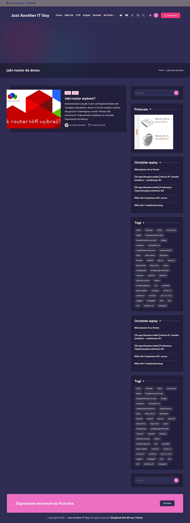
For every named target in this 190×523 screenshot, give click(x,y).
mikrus (156, 280)
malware (139, 275)
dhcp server (150, 255)
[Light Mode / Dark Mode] (150, 15)
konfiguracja (141, 270)
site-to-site (166, 296)
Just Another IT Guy (30, 15)
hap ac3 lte (140, 265)
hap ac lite (154, 265)
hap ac (160, 260)
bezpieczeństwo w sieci (146, 240)
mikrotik (162, 275)
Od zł (161, 121)
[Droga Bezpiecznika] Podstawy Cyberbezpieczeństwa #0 (153, 189)
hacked (150, 260)
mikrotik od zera (142, 280)
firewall (139, 260)
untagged (151, 301)
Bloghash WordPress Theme (127, 517)
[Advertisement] (95, 44)
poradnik (165, 285)
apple (138, 235)
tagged (139, 301)
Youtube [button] (167, 503)
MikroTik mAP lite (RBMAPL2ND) (163, 119)
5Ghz (159, 230)
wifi (75, 93)
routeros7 (140, 296)
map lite (151, 275)
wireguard (162, 306)
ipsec (166, 265)
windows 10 (149, 306)
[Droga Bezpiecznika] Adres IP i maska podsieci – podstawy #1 (156, 178)
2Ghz (138, 230)
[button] (170, 15)
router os (167, 290)
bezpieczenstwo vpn (154, 235)
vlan (161, 301)
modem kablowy (143, 285)
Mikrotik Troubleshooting (148, 205)
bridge (163, 240)
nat (156, 285)
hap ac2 (171, 260)
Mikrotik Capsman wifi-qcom (150, 197)
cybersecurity (165, 250)
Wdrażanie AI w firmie (146, 169)
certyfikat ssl (154, 245)
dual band (164, 255)
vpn (67, 93)
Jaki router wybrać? (80, 98)
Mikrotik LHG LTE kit (163, 136)
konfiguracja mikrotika (159, 270)
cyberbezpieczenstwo (145, 250)
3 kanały (149, 230)
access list (171, 230)
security (152, 296)
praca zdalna (141, 290)
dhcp (138, 255)
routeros (155, 290)
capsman (140, 245)
